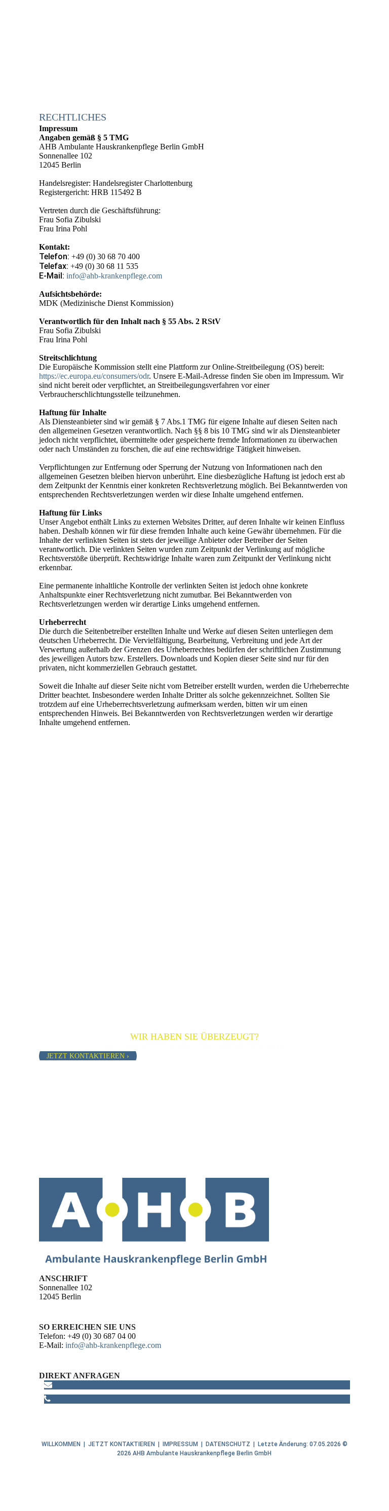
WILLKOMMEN (61, 1444)
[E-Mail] (48, 1384)
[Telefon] (47, 1399)
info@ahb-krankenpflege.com (114, 275)
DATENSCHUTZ (228, 1444)
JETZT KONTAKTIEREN (121, 1444)
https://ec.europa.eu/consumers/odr (94, 376)
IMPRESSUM (180, 1444)
